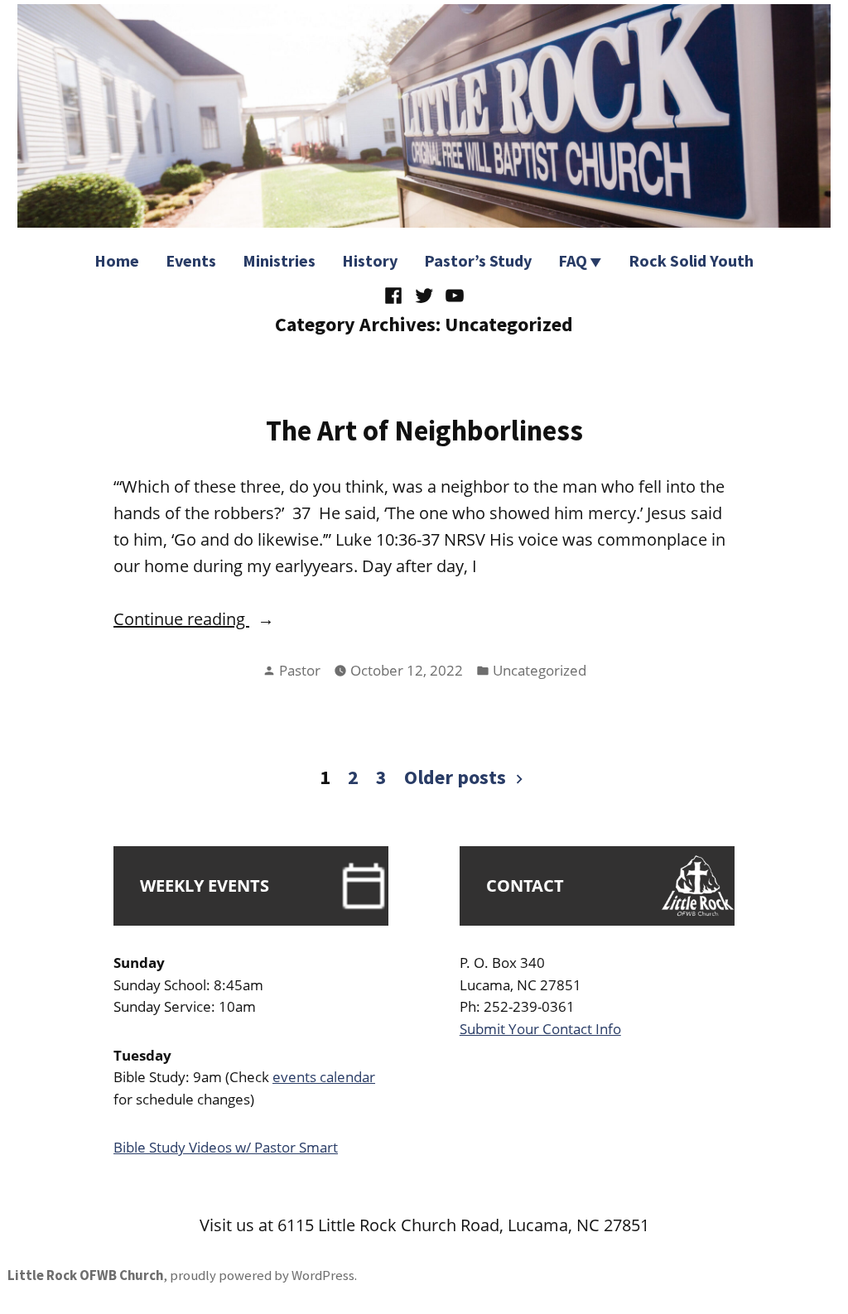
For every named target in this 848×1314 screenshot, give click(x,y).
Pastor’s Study (478, 260)
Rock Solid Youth (691, 260)
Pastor (299, 670)
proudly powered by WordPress (262, 1275)
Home (116, 260)
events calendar (323, 1076)
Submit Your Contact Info (540, 1028)
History (370, 260)
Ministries (279, 260)
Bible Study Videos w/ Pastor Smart (225, 1147)
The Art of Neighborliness (424, 430)
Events (191, 260)
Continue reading (241, 620)
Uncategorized (539, 670)
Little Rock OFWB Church (85, 1275)
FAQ (572, 260)
